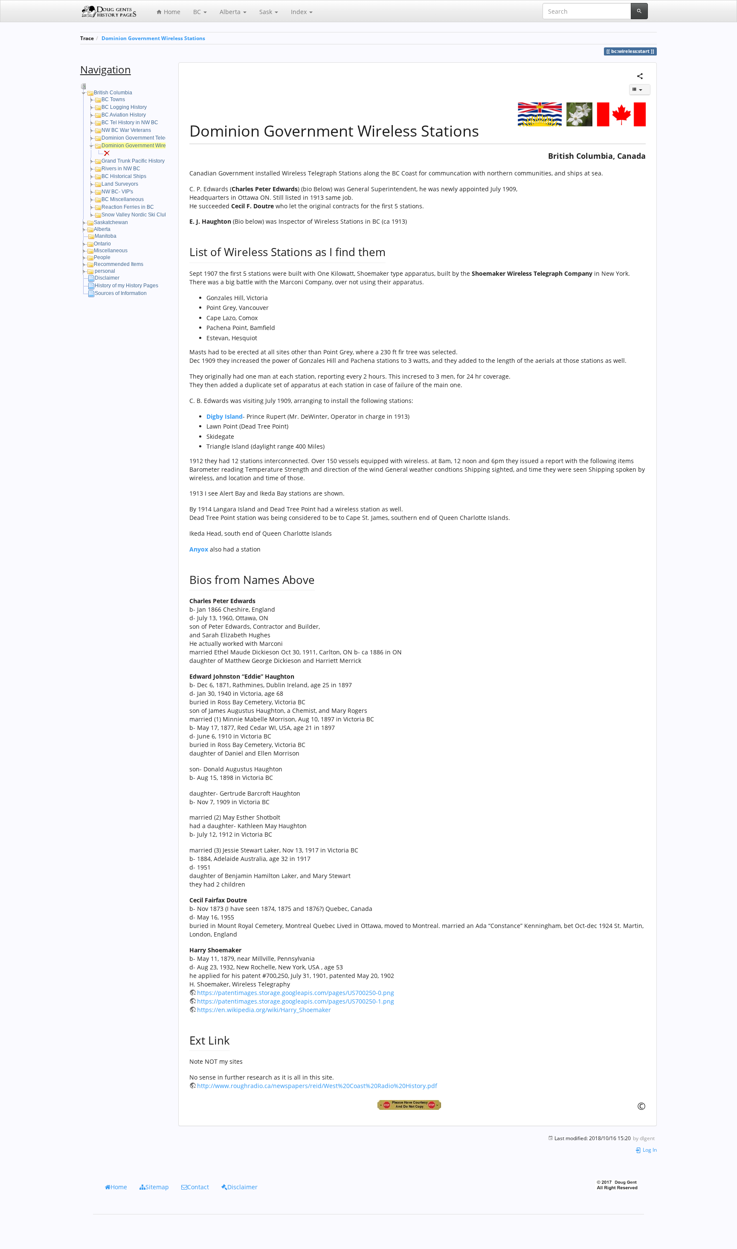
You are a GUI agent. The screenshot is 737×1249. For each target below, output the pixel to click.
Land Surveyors (120, 184)
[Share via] (640, 75)
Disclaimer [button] (242, 1187)
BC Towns (113, 99)
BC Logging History (124, 107)
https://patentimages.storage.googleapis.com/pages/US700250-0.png (295, 993)
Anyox (198, 549)
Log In (649, 1149)
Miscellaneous (111, 251)
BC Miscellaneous (123, 199)
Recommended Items (118, 264)
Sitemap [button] (157, 1187)
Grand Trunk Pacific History (133, 161)
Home (171, 12)
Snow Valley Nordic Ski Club (135, 215)
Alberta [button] (231, 12)
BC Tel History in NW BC (130, 122)
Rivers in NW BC (121, 169)
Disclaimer (107, 278)
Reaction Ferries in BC (128, 207)
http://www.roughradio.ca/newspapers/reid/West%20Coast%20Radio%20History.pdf (317, 1086)
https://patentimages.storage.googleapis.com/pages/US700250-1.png (295, 1001)
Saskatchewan (111, 222)
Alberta (102, 229)
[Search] (639, 11)
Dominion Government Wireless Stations (153, 38)
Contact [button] (198, 1187)
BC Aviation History (124, 115)
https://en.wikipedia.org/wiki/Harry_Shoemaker (264, 1010)
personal (105, 271)
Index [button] (299, 12)
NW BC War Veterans (126, 130)
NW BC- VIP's (117, 192)
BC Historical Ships (124, 176)
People (102, 257)
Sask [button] (266, 12)
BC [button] (198, 12)
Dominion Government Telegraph (140, 138)
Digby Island (224, 416)
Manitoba (105, 236)
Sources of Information (121, 293)
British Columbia (113, 93)
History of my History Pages (126, 286)
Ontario (102, 244)
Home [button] (118, 1187)
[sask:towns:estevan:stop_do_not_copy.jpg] (417, 1105)
